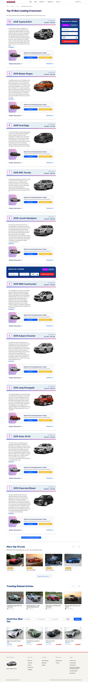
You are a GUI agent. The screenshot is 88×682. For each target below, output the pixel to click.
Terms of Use (73, 660)
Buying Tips (30, 667)
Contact (43, 665)
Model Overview (15, 64)
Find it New (30, 57)
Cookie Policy (73, 665)
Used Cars (51, 269)
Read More (11, 47)
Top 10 (17, 6)
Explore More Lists (43, 576)
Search (78, 619)
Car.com (57, 662)
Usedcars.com (59, 660)
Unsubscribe (72, 673)
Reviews (12, 6)
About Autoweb (45, 660)
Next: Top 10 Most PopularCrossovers (30, 537)
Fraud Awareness (73, 670)
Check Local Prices (47, 274)
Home (7, 6)
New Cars (45, 269)
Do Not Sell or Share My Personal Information (75, 668)
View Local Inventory (44, 57)
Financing (30, 669)
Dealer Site (44, 662)
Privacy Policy (73, 662)
